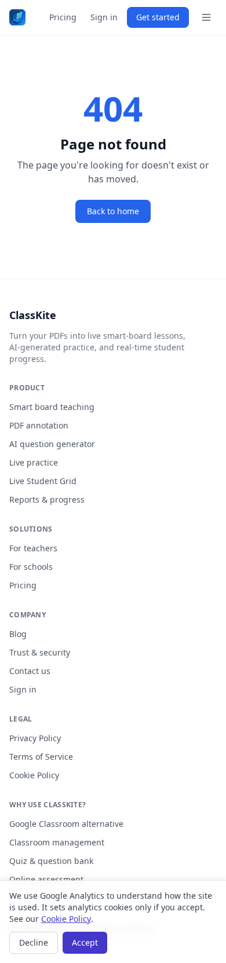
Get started (158, 17)
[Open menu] (206, 17)
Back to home (113, 211)
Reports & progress (47, 499)
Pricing (62, 17)
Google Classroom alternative (66, 823)
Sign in (104, 17)
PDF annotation (38, 425)
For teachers (33, 548)
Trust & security (39, 652)
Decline (33, 942)
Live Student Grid (42, 480)
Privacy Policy (35, 738)
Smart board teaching (51, 406)
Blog (18, 633)
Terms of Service (41, 756)
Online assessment (46, 879)
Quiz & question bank (51, 860)
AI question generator (52, 443)
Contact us (29, 670)
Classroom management (56, 842)
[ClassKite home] (17, 17)
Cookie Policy (34, 775)
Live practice (33, 462)
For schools (31, 566)
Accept (85, 942)
